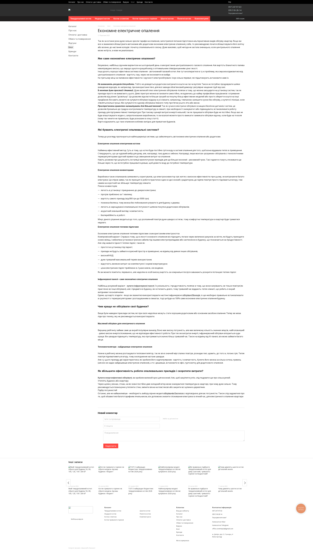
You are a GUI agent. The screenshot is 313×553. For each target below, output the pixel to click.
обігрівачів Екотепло (173, 393)
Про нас (80, 2)
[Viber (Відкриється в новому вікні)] (156, 2)
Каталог (71, 2)
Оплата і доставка (93, 2)
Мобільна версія (77, 519)
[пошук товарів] (108, 10)
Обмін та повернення (112, 2)
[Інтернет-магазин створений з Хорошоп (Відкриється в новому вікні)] (81, 550)
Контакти (149, 2)
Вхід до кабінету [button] (182, 511)
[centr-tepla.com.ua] (80, 510)
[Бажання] (237, 2)
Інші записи (75, 462)
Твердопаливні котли (80, 19)
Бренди (140, 2)
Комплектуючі (201, 19)
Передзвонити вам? (235, 13)
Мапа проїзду (217, 537)
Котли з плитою (121, 19)
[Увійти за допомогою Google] (180, 418)
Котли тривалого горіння (145, 19)
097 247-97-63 (234, 7)
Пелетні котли (184, 19)
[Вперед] (244, 482)
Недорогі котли (102, 19)
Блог (133, 2)
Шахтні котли (167, 19)
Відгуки (126, 2)
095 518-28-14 (234, 10)
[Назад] (68, 482)
